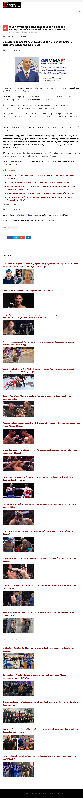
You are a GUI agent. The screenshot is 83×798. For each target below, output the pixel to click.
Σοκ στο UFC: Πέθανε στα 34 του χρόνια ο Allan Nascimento (29, 291)
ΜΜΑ (41, 220)
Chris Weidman (12, 228)
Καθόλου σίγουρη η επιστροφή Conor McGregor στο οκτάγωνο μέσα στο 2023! (41, 193)
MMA (25, 32)
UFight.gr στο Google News (27, 215)
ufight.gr (50, 220)
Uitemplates (59, 793)
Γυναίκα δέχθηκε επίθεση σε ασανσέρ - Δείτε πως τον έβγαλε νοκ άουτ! (39, 182)
